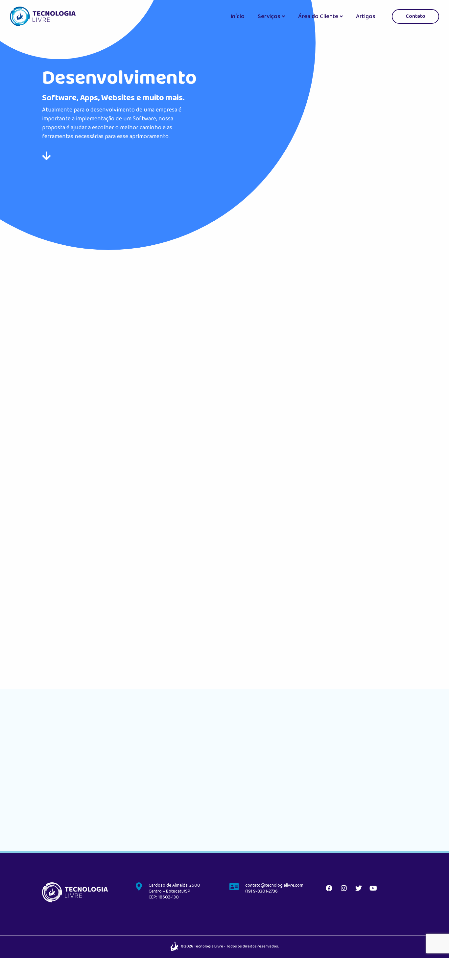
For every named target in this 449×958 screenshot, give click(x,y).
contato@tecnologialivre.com (274, 885)
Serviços (269, 16)
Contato (415, 16)
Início (237, 16)
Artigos (365, 16)
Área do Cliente (318, 16)
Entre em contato (329, 654)
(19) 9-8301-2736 (261, 891)
